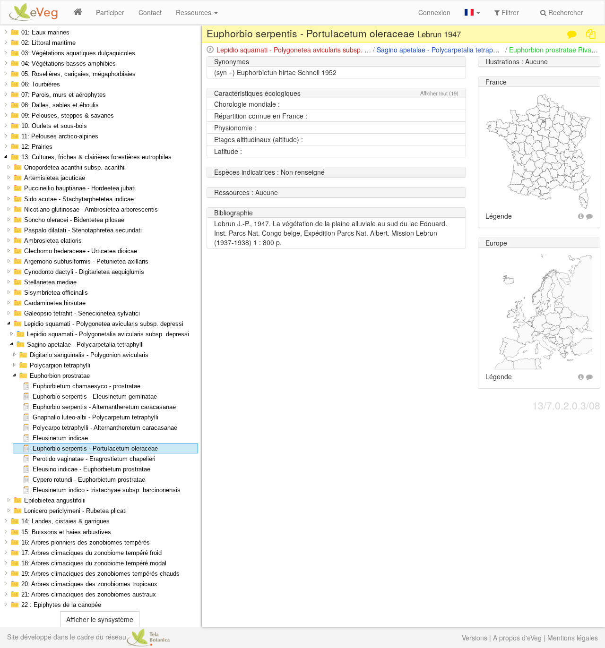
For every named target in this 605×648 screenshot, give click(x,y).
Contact (150, 12)
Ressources (194, 12)
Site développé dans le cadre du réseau (66, 636)
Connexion (434, 12)
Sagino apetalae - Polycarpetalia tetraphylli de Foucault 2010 (468, 49)
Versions (474, 637)
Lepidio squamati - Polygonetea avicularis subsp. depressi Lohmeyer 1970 (327, 49)
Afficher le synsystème (99, 619)
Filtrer (509, 12)
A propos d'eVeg (517, 637)
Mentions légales (572, 637)
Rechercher (564, 12)
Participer (110, 12)
